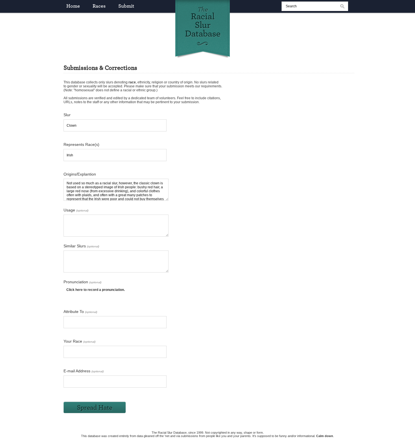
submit (126, 6)
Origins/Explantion (80, 174)
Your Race (79, 341)
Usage (76, 210)
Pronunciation (82, 282)
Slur (67, 115)
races (99, 6)
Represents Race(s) (81, 144)
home (73, 6)
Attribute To (80, 311)
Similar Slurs (81, 246)
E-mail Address (84, 371)
